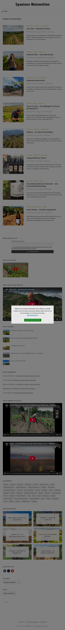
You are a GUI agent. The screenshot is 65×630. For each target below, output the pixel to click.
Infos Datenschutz (32, 315)
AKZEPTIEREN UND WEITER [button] (32, 320)
